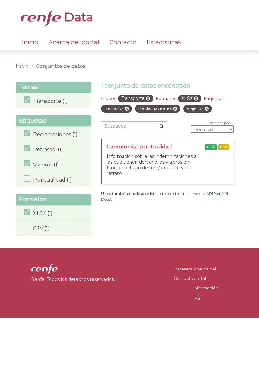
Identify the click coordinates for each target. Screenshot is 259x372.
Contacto (122, 42)
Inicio (30, 42)
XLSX (211, 147)
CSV (223, 147)
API (209, 193)
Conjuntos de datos (60, 66)
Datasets (183, 268)
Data (77, 17)
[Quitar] (148, 98)
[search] (162, 126)
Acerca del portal (73, 42)
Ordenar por (219, 122)
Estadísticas (164, 42)
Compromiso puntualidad (139, 147)
